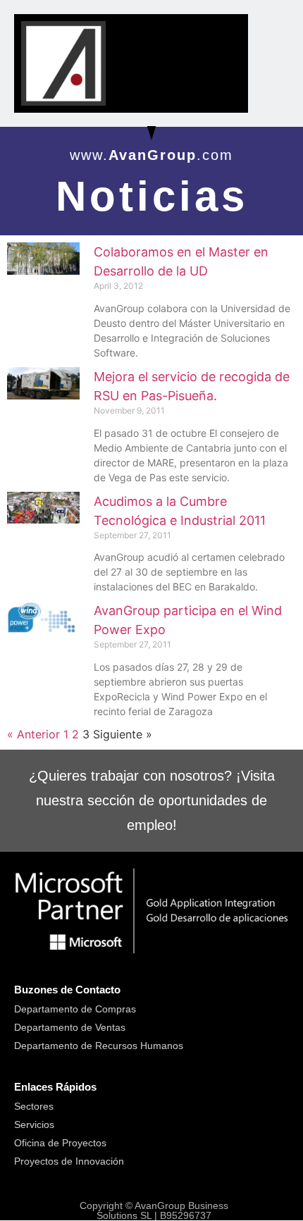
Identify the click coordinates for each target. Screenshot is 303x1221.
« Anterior (33, 734)
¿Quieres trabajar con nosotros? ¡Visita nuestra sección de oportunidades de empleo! (152, 800)
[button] (222, 34)
